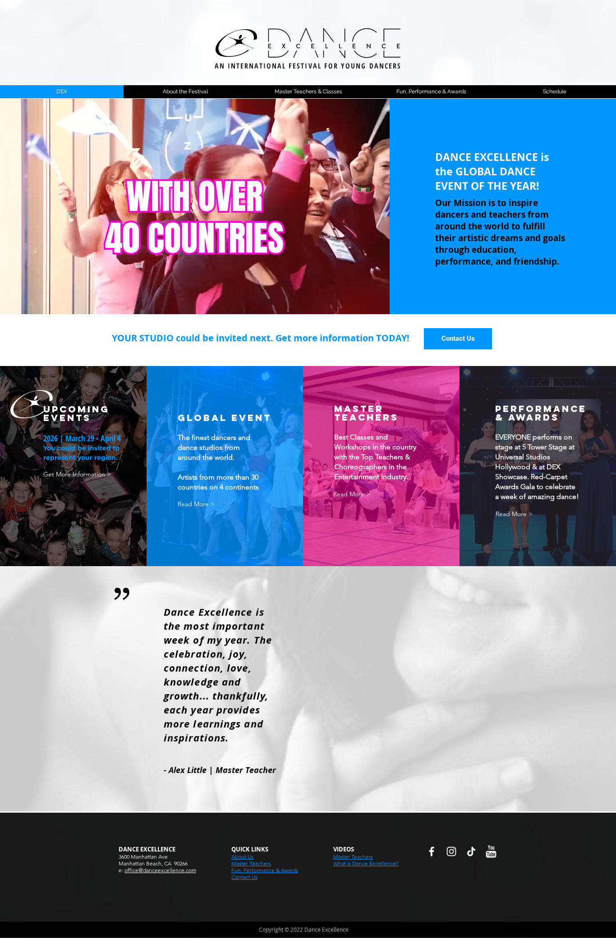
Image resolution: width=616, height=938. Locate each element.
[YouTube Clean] (491, 851)
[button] (458, 338)
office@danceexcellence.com (160, 870)
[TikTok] (471, 851)
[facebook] (431, 851)
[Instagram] (451, 851)
